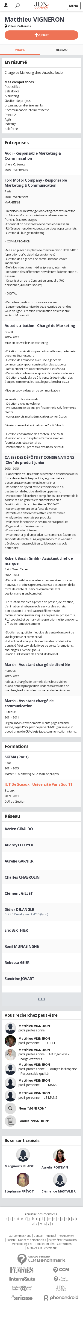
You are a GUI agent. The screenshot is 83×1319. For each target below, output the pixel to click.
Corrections (64, 1243)
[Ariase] (22, 1297)
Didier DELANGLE (19, 909)
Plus (41, 999)
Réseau (61, 49)
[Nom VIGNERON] (10, 1108)
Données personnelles (32, 1240)
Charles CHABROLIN (22, 877)
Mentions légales (22, 1243)
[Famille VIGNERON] (10, 1121)
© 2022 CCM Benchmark (41, 1248)
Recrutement (66, 1235)
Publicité (51, 1235)
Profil (20, 49)
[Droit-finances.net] (61, 1279)
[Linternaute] (22, 1279)
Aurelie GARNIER (19, 861)
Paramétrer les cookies (62, 1240)
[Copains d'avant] (22, 1288)
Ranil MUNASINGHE (22, 946)
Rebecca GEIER (17, 962)
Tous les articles (44, 1243)
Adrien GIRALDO (19, 828)
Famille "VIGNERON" (33, 1121)
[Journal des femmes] (22, 1270)
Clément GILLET (19, 893)
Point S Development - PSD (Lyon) (26, 914)
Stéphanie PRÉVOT (19, 1191)
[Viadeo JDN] (61, 1288)
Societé (11, 1240)
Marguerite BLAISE (19, 1166)
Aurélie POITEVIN (55, 1167)
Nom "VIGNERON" (32, 1108)
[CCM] (61, 1270)
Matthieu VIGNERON (34, 1026)
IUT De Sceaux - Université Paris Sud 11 (38, 784)
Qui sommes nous (20, 1235)
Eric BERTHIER (16, 930)
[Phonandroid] (61, 1298)
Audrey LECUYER (19, 845)
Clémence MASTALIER (58, 1191)
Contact (38, 1235)
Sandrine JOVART (19, 978)
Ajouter (43, 34)
